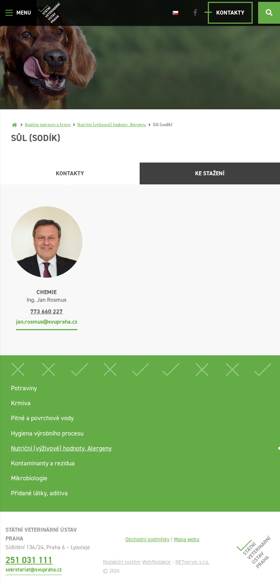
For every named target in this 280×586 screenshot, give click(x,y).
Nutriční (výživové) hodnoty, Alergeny (111, 125)
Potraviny (24, 388)
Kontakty (230, 12)
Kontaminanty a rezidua (43, 463)
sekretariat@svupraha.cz (33, 569)
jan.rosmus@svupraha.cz (46, 321)
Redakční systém (122, 562)
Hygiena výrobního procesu (47, 433)
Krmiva (21, 403)
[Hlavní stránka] (14, 125)
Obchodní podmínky (147, 539)
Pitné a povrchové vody (42, 418)
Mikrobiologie (29, 478)
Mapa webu (186, 539)
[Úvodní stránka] (49, 13)
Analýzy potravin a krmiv (48, 125)
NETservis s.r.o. (192, 562)
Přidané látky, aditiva (39, 493)
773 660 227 (46, 311)
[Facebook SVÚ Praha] (195, 13)
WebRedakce (156, 562)
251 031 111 (28, 560)
